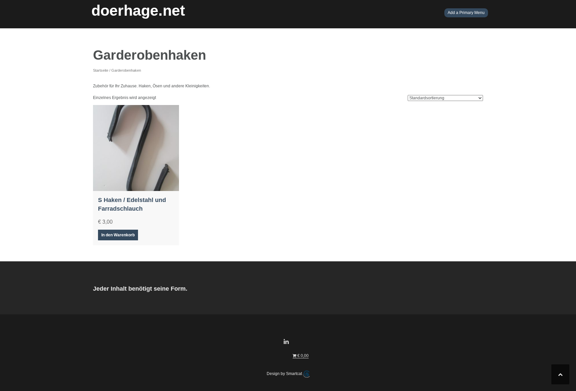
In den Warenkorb (118, 235)
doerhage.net (138, 10)
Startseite (100, 70)
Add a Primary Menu (466, 12)
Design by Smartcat (285, 373)
